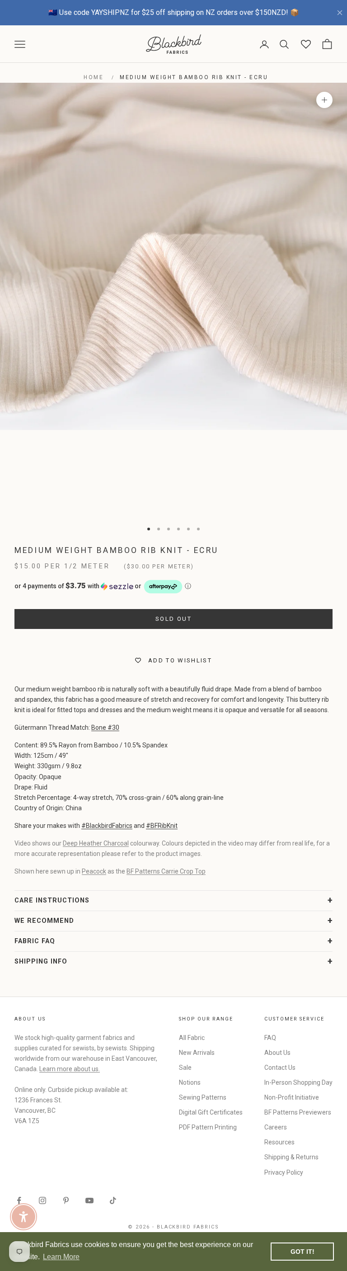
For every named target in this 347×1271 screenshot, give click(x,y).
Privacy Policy (283, 1172)
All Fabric (192, 1037)
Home (93, 77)
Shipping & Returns (291, 1157)
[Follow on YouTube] (89, 1200)
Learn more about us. (69, 1069)
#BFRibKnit (162, 825)
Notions (190, 1082)
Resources (279, 1142)
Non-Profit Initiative (291, 1097)
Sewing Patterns (202, 1097)
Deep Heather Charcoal (96, 843)
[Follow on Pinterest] (65, 1200)
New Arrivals (197, 1052)
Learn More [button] (61, 1257)
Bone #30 (105, 727)
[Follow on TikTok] (112, 1200)
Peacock (94, 871)
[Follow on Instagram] (42, 1200)
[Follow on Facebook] (18, 1200)
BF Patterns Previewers (297, 1112)
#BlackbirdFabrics (106, 825)
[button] (173, 587)
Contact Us (279, 1067)
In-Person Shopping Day (298, 1082)
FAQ (270, 1037)
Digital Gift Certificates (211, 1112)
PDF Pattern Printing (208, 1127)
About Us (277, 1052)
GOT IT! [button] (302, 1251)
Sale (185, 1067)
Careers (275, 1127)
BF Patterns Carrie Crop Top (166, 871)
